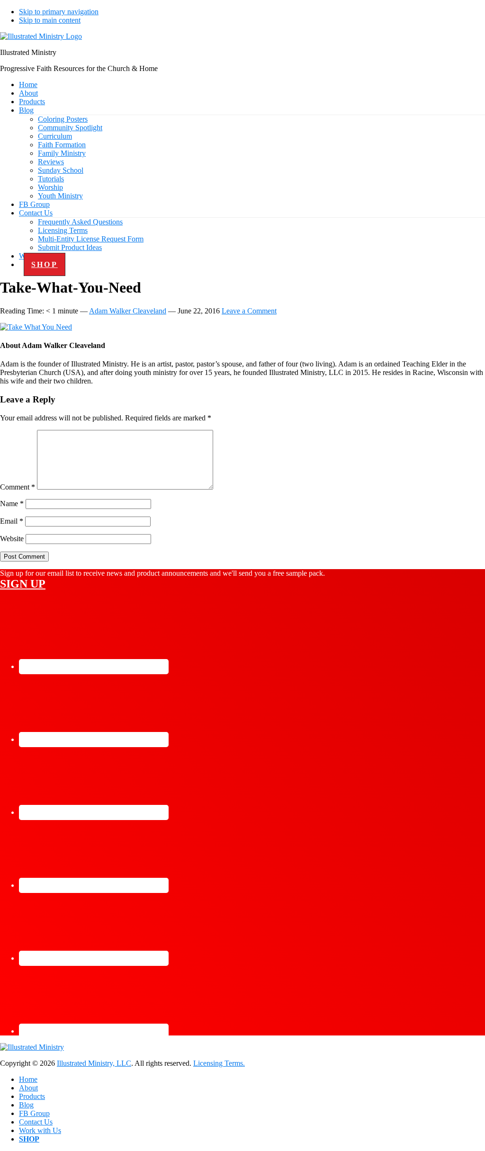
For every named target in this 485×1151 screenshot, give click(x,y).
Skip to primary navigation (59, 12)
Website (12, 539)
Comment (17, 487)
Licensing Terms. (219, 1063)
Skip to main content (50, 20)
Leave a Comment (249, 311)
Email (11, 521)
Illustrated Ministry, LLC (94, 1063)
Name (12, 504)
